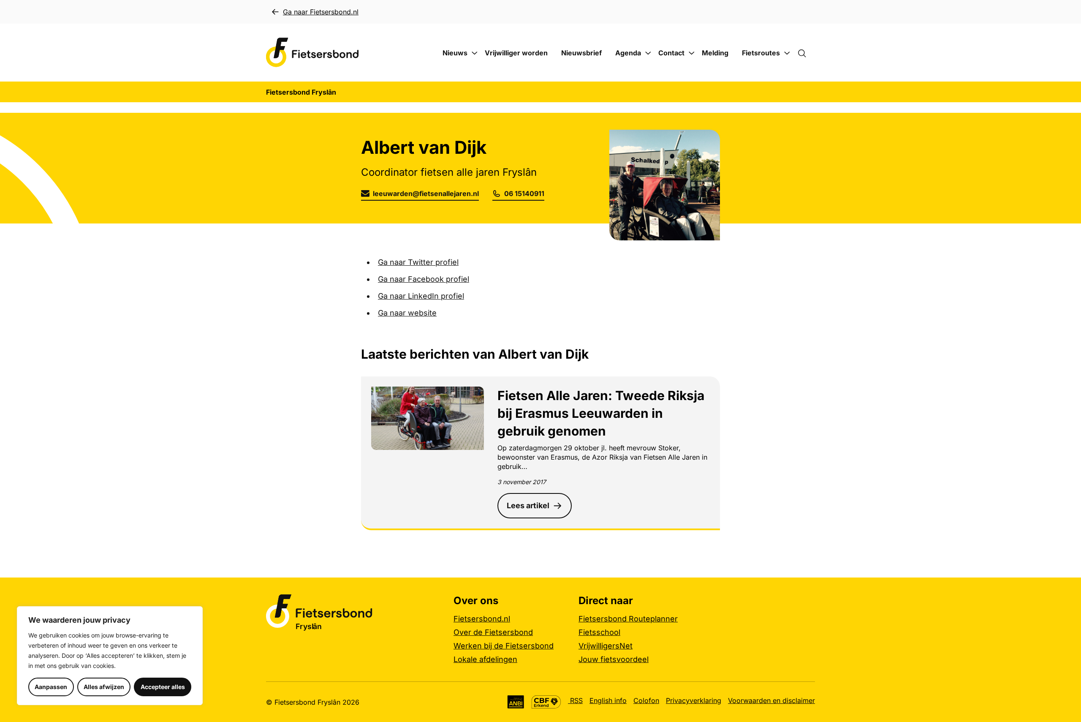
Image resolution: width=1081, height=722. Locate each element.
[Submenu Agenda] (648, 53)
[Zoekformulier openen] (806, 53)
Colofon (646, 700)
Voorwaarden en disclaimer (771, 700)
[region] (110, 655)
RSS (575, 700)
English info (608, 700)
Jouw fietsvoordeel (614, 659)
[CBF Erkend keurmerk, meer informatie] (546, 701)
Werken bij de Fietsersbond (504, 645)
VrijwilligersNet (606, 645)
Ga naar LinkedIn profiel (421, 296)
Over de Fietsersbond (493, 632)
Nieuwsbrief (581, 53)
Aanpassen (51, 686)
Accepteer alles (163, 686)
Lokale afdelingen (485, 659)
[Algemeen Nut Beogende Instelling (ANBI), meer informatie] (515, 701)
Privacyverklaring (693, 700)
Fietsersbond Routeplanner (628, 618)
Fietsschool (599, 632)
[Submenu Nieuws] (474, 53)
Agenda (628, 53)
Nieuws (455, 53)
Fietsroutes (761, 53)
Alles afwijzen (104, 686)
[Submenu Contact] (691, 53)
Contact (671, 53)
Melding (715, 53)
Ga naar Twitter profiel (418, 262)
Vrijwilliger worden (516, 53)
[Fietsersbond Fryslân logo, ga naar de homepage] (312, 52)
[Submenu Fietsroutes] (787, 53)
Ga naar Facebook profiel (423, 279)
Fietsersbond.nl (482, 618)
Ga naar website (407, 312)
